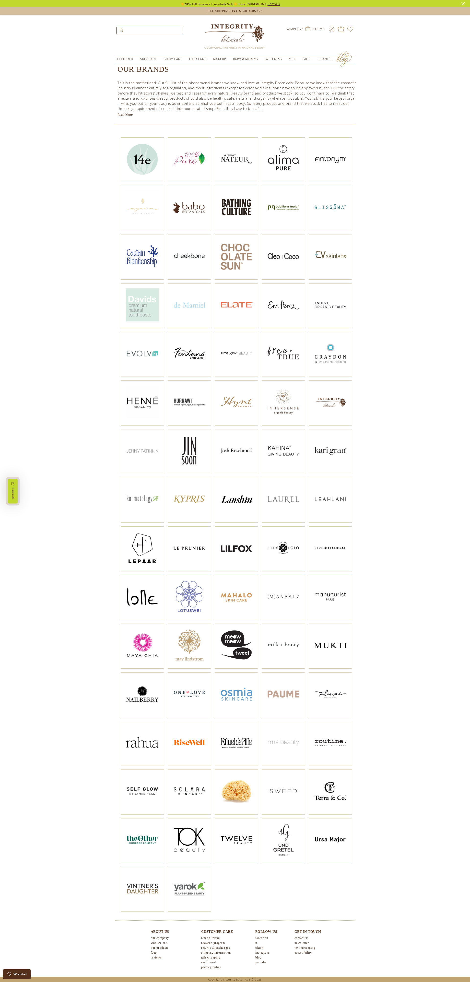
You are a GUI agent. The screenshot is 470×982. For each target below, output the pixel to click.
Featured (125, 59)
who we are (159, 943)
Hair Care (197, 59)
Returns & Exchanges (215, 947)
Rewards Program (213, 943)
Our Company (160, 938)
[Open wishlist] (350, 29)
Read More (125, 115)
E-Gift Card (208, 962)
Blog (258, 957)
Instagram (262, 952)
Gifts (307, 59)
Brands (325, 59)
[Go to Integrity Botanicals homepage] (235, 34)
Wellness (274, 59)
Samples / (294, 29)
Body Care (173, 59)
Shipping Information (216, 952)
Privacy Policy (211, 967)
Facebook (261, 938)
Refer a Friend (210, 938)
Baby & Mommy (246, 59)
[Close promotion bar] (464, 3)
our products (160, 947)
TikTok (259, 947)
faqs (154, 952)
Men (292, 59)
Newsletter (301, 943)
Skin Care (148, 59)
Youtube (261, 962)
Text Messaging (304, 947)
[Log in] (331, 29)
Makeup (219, 59)
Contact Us (301, 938)
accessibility (303, 952)
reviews (156, 957)
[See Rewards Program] (341, 29)
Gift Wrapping (210, 957)
